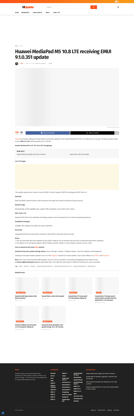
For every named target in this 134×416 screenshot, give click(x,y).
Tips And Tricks (78, 396)
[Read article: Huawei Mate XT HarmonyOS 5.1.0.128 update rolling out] (80, 285)
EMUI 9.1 (21, 46)
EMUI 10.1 (53, 389)
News (47, 12)
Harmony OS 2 (66, 382)
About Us (93, 410)
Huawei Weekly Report (78, 383)
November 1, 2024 (47, 329)
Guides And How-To (65, 379)
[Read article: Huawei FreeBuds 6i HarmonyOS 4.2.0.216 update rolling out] (27, 314)
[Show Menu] (118, 7)
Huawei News (77, 377)
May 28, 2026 (46, 298)
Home (17, 12)
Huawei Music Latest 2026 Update (79, 154)
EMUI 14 (53, 399)
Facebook (106, 255)
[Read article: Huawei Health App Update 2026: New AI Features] (27, 285)
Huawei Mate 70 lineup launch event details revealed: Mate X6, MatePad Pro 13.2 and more (105, 298)
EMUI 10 (53, 383)
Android (53, 373)
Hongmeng (65, 392)
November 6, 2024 (20, 329)
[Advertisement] (67, 30)
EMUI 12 (53, 394)
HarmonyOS (25, 12)
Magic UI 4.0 (77, 391)
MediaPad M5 (91, 266)
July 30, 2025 (72, 300)
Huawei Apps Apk (20, 292)
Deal (52, 378)
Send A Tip (56, 12)
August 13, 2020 (30, 63)
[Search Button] (93, 7)
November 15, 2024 (100, 302)
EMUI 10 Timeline (53, 386)
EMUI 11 (53, 392)
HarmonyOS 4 (19, 321)
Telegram (54, 255)
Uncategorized (78, 398)
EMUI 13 (53, 397)
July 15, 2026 (19, 300)
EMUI (36, 247)
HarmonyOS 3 (66, 385)
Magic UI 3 (77, 386)
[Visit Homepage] (27, 7)
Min (22, 63)
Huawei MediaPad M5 (80, 266)
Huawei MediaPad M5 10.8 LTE (62, 266)
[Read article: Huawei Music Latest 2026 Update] (54, 285)
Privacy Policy (101, 410)
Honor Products (67, 394)
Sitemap (109, 410)
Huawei (17, 139)
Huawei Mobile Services (78, 374)
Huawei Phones (78, 380)
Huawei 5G (65, 397)
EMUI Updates (37, 12)
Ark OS (53, 376)
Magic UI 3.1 (77, 389)
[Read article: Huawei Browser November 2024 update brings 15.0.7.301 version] (54, 314)
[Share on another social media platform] (117, 133)
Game (64, 376)
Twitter (96, 255)
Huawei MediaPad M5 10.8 (44, 266)
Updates (43, 63)
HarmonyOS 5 (73, 292)
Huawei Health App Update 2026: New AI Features (31, 154)
